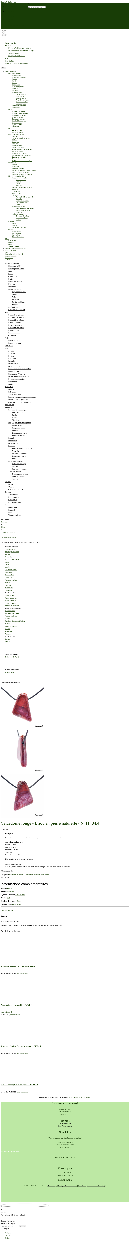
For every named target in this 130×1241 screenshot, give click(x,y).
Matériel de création (12, 606)
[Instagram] (64, 1182)
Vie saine (8, 634)
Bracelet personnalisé (12, 559)
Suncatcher (9, 631)
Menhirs (7, 583)
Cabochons (9, 577)
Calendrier (8, 590)
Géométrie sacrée (11, 570)
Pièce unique (16, 904)
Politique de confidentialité (67, 1186)
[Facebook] (61, 1182)
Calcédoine (29, 875)
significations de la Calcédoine (79, 1097)
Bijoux (3, 527)
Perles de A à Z (10, 595)
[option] (67, 1233)
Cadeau (7, 639)
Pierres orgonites (11, 580)
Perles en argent (10, 603)
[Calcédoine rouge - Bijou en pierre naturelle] (22, 728)
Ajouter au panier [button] (22, 973)
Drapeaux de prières (12, 613)
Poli (8, 898)
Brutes (7, 562)
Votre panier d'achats (16, 26)
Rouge (19, 901)
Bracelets (8, 554)
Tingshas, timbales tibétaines (15, 621)
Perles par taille (10, 600)
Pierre (9, 888)
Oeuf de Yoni (9, 575)
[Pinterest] (66, 1182)
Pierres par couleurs (12, 552)
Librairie (7, 642)
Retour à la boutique (20, 1215)
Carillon (7, 629)
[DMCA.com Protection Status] (65, 1201)
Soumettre (22, 1226)
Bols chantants (10, 611)
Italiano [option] (7, 1235)
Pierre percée (20, 895)
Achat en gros (9, 672)
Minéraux (8, 585)
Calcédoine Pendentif (8, 537)
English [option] (7, 1238)
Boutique (4, 522)
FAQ (103, 1186)
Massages (8, 572)
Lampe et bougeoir (11, 626)
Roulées (7, 567)
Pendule (7, 624)
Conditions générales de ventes (89, 1186)
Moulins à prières (11, 616)
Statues (7, 618)
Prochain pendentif (7, 910)
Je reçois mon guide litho (10, 1151)
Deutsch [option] (7, 1233)
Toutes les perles (11, 598)
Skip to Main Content (8, 2)
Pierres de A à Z (10, 549)
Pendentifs (8, 557)
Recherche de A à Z (12, 657)
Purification (9, 588)
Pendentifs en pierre (8, 532)
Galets (7, 565)
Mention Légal (52, 1186)
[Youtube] (68, 1182)
